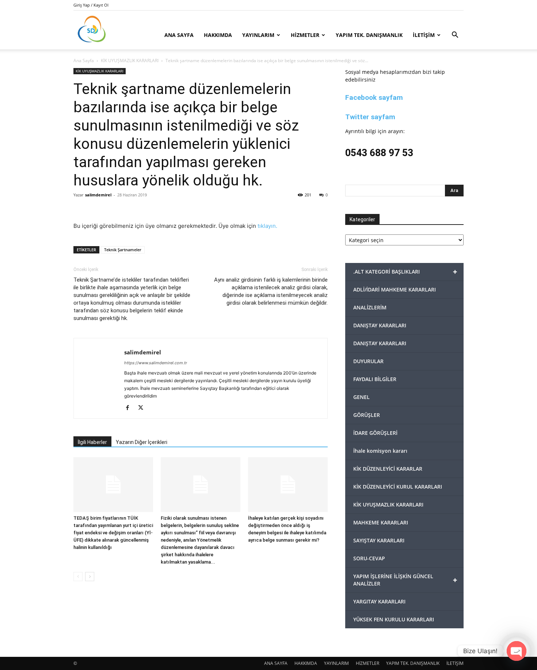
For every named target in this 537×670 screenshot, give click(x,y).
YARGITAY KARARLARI (379, 601)
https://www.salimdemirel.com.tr (155, 362)
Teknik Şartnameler (122, 249)
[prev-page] (78, 576)
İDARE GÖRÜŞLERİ (375, 432)
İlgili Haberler (92, 442)
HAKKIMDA (218, 34)
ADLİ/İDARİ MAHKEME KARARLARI (394, 289)
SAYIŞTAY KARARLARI (378, 540)
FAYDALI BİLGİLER (374, 379)
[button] (455, 35)
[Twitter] (143, 408)
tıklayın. (267, 225)
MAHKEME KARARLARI (380, 522)
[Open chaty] (516, 651)
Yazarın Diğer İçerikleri (141, 442)
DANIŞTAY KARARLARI (379, 325)
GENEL (361, 397)
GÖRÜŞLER (366, 414)
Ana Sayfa (83, 60)
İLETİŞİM (424, 34)
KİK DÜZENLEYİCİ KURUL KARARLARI (397, 486)
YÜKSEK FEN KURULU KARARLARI (393, 619)
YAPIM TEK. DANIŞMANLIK (369, 34)
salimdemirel (98, 194)
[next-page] (89, 576)
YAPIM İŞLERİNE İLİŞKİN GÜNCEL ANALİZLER (405, 580)
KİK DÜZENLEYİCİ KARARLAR (387, 468)
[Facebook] (130, 408)
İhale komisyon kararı (380, 450)
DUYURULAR (368, 361)
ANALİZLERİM (369, 307)
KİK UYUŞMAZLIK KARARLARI (130, 60)
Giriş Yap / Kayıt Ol (90, 5)
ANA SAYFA (179, 34)
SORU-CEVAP (369, 558)
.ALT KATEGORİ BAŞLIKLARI (405, 271)
